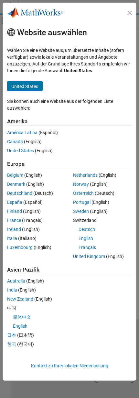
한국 (11, 344)
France (14, 220)
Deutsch (87, 229)
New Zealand (20, 299)
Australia (16, 281)
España (14, 202)
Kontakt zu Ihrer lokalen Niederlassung (69, 365)
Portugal (82, 202)
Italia (12, 238)
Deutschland (19, 193)
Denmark (16, 184)
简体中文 (22, 317)
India (12, 290)
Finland (14, 211)
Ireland (14, 229)
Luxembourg (20, 247)
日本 (11, 335)
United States (20, 150)
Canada (15, 141)
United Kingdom (89, 256)
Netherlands (85, 175)
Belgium (15, 175)
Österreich (83, 193)
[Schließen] (129, 12)
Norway (81, 184)
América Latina (22, 132)
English (86, 238)
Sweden (81, 211)
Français (87, 247)
